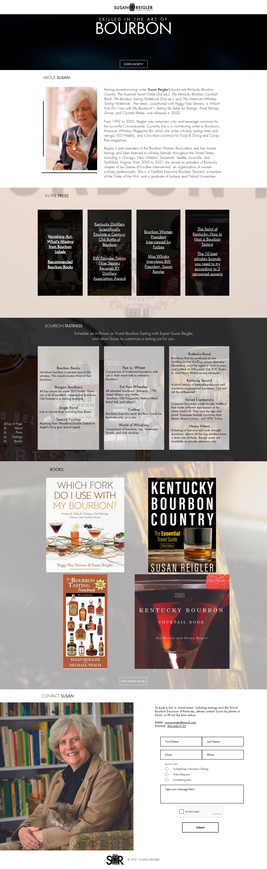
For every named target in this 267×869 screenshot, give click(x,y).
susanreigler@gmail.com (180, 722)
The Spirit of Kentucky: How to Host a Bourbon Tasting (207, 236)
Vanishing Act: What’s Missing (60, 239)
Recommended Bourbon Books (60, 264)
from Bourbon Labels (60, 249)
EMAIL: (160, 722)
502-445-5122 (176, 726)
